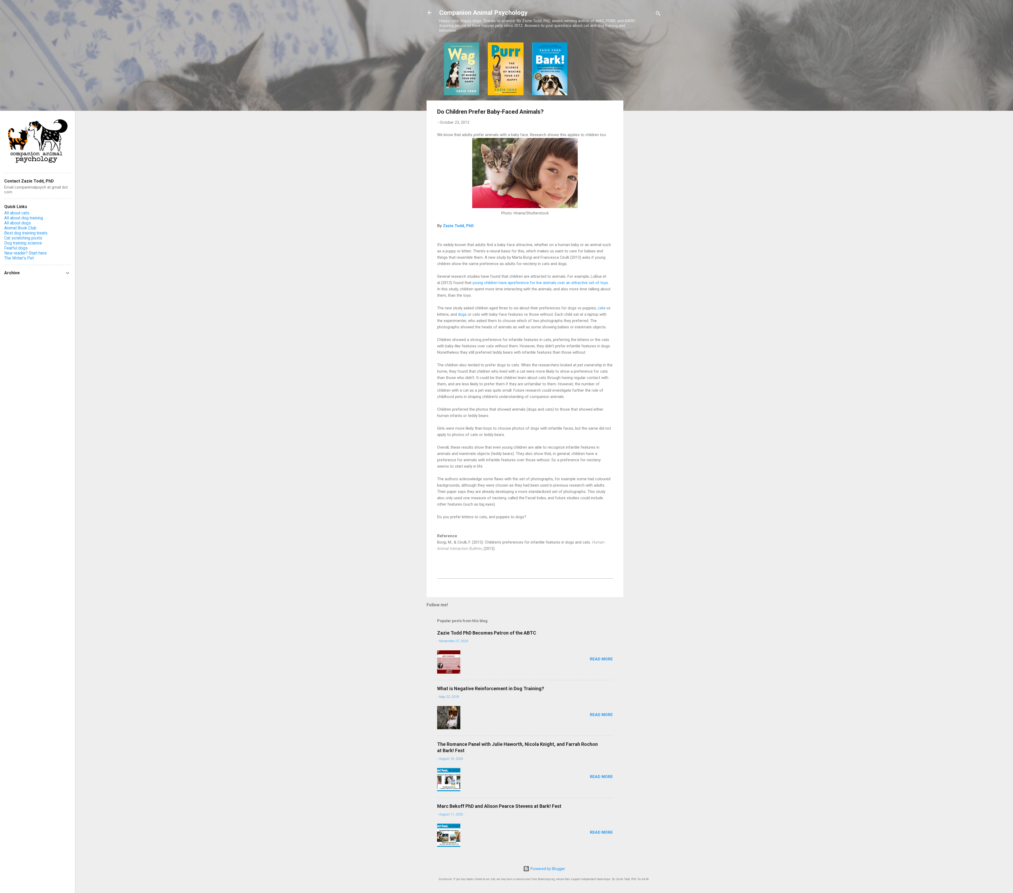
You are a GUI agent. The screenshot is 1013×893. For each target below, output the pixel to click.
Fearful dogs (16, 248)
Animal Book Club (20, 228)
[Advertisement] (644, 121)
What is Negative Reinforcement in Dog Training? (490, 688)
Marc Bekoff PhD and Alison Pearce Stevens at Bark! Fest (499, 806)
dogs (462, 314)
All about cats (16, 212)
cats (601, 308)
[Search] (658, 14)
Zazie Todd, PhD (458, 225)
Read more (601, 659)
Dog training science (23, 243)
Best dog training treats (25, 233)
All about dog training (23, 217)
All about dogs (17, 222)
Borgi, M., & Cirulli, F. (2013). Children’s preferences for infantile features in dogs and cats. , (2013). (521, 545)
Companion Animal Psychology (483, 12)
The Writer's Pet (19, 258)
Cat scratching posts (23, 238)
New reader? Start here (25, 253)
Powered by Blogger (547, 868)
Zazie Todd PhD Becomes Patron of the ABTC (486, 633)
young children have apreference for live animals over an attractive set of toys (540, 282)
